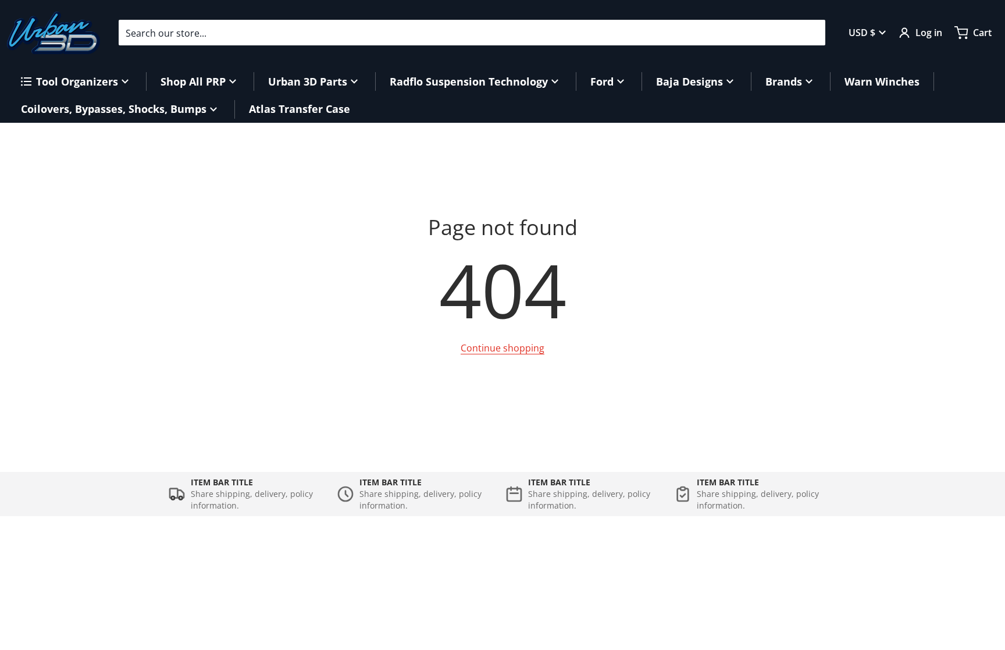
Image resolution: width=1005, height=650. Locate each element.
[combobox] (472, 32)
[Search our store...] (812, 32)
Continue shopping (502, 348)
